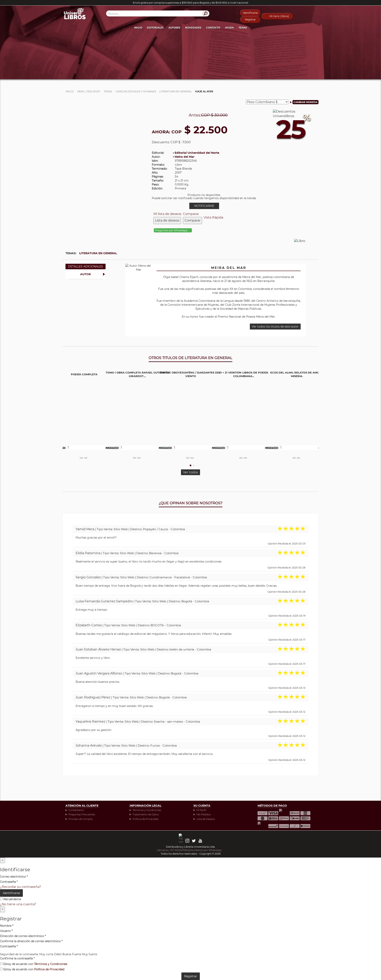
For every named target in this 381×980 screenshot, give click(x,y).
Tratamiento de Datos (146, 814)
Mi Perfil (201, 810)
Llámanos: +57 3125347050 (172, 850)
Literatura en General (98, 253)
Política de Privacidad (145, 819)
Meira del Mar (184, 157)
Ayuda (229, 27)
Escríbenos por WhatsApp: (206, 850)
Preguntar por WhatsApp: (172, 230)
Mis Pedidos (203, 814)
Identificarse (250, 12)
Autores (174, 27)
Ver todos (190, 472)
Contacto (213, 27)
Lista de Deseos (205, 819)
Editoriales (155, 27)
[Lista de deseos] (81, 457)
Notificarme (204, 206)
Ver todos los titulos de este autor (275, 326)
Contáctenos (76, 810)
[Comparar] (85, 457)
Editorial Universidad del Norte (197, 153)
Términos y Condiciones (147, 810)
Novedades (193, 27)
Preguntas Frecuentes (81, 814)
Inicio (138, 27)
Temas (243, 27)
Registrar (250, 19)
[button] (190, 465)
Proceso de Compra (80, 819)
